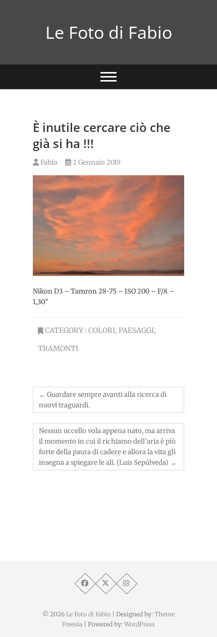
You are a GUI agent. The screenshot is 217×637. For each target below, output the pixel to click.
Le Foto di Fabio (108, 32)
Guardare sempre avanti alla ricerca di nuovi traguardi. (103, 399)
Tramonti (58, 348)
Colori (101, 330)
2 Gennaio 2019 (96, 162)
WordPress (139, 624)
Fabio (48, 162)
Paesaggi (136, 330)
